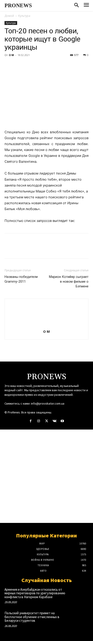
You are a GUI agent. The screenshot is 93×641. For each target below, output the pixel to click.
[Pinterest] (29, 65)
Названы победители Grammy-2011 (21, 279)
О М (11, 55)
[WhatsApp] (40, 65)
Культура (24, 16)
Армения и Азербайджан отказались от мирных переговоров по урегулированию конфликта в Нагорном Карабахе (35, 593)
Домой (9, 16)
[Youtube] (62, 421)
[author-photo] (46, 325)
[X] (19, 65)
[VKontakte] (54, 421)
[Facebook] (9, 65)
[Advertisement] (46, 476)
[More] (51, 65)
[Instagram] (38, 421)
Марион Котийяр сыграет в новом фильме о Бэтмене (68, 281)
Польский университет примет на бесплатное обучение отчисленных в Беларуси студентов (32, 617)
